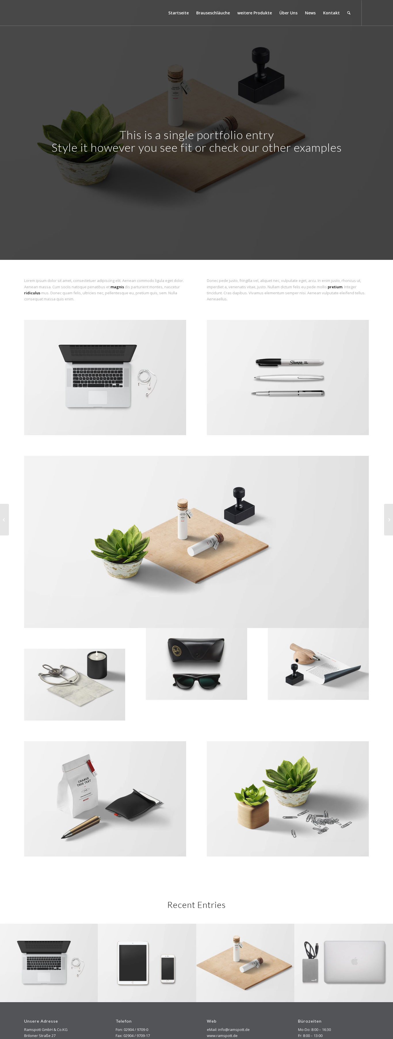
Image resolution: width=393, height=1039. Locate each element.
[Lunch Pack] (4, 519)
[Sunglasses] (388, 519)
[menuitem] (178, 13)
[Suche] (349, 13)
